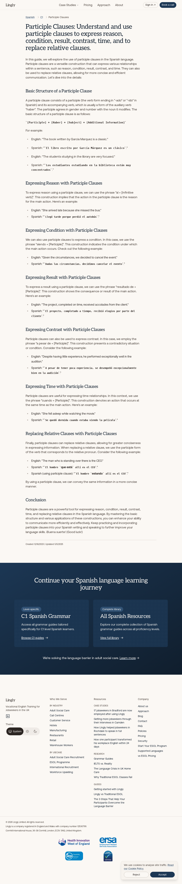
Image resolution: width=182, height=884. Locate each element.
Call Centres (57, 715)
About (119, 5)
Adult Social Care (59, 710)
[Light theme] (27, 731)
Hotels (53, 725)
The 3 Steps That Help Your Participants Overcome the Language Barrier (109, 803)
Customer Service (60, 720)
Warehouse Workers (61, 745)
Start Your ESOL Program (152, 745)
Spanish (30, 17)
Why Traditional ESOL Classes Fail (113, 777)
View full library (109, 637)
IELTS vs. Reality (103, 763)
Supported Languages (150, 750)
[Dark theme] (35, 731)
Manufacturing (58, 730)
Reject (136, 874)
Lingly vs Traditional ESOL (108, 794)
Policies (142, 731)
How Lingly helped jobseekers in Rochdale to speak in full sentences (112, 731)
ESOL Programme (60, 762)
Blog (140, 716)
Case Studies (67, 5)
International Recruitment (64, 767)
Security (142, 741)
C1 (41, 17)
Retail (53, 740)
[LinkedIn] (8, 716)
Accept (162, 874)
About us (143, 706)
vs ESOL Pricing (147, 755)
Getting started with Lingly (109, 789)
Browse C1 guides (32, 637)
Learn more (128, 658)
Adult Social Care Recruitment (67, 757)
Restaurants (57, 735)
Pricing (88, 5)
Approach (103, 5)
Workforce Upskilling (61, 772)
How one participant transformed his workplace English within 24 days (113, 743)
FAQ (140, 726)
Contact (142, 721)
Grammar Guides (103, 758)
